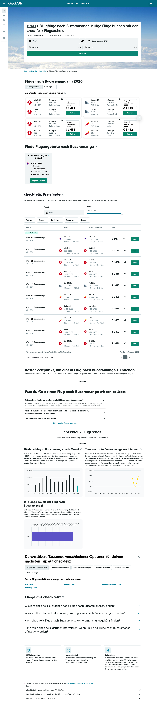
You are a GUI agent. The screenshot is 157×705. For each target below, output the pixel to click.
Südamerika (33, 71)
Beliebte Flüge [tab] (32, 573)
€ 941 (31, 26)
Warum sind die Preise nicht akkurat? (41, 698)
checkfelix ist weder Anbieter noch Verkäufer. (45, 690)
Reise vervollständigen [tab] (82, 567)
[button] (3, 3)
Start (25, 71)
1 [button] (125, 357)
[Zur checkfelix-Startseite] (15, 3)
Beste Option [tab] (49, 87)
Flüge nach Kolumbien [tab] (60, 567)
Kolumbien (42, 71)
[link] (38, 180)
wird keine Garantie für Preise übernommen (80, 683)
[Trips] (4, 31)
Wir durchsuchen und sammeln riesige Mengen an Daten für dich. (53, 694)
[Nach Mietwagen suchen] (4, 20)
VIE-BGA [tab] (82, 381)
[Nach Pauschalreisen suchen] (4, 25)
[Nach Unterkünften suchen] (4, 15)
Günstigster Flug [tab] (33, 87)
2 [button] (129, 357)
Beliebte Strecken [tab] (103, 567)
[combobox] (35, 35)
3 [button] (134, 357)
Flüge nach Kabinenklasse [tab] (37, 567)
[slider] (122, 213)
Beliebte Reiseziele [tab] (122, 567)
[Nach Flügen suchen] (4, 10)
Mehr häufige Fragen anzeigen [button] (65, 423)
